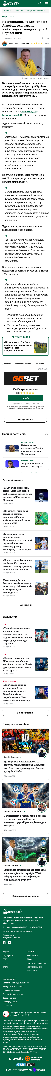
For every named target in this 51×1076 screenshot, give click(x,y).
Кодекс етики (9, 998)
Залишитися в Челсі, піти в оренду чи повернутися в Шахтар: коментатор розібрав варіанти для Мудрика (25, 820)
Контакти (7, 1005)
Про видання (9, 979)
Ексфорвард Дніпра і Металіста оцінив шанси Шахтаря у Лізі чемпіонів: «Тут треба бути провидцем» (18, 586)
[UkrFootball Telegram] (9, 942)
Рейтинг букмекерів (36, 963)
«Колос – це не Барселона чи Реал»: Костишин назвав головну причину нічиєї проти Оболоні (17, 565)
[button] (40, 3)
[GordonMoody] (33, 1059)
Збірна (6, 951)
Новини (31, 951)
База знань (32, 970)
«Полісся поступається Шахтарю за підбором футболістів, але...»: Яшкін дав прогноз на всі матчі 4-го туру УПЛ (17, 664)
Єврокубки (8, 955)
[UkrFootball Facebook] (4, 942)
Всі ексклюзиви (25, 713)
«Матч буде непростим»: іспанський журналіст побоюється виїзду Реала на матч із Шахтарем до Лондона (17, 494)
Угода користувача (11, 990)
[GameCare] (39, 1070)
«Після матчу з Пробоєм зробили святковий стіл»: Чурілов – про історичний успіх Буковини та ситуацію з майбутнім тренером (18, 349)
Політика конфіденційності (16, 982)
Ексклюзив (32, 955)
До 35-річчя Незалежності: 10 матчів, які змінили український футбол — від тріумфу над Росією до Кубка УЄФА (24, 766)
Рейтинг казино (34, 967)
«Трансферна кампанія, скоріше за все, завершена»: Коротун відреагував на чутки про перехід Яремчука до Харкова (18, 635)
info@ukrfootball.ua (11, 937)
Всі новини (26, 605)
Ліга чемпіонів (9, 681)
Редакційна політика (13, 994)
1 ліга (5, 963)
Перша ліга (8, 16)
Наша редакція (10, 1001)
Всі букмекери (25, 419)
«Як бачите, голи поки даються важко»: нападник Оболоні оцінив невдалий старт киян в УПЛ (16, 517)
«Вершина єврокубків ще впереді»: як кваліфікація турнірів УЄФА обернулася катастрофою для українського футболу (25, 874)
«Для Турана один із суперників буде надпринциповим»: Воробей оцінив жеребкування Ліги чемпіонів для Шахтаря (16, 692)
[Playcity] (16, 1059)
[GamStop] (25, 1065)
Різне (29, 959)
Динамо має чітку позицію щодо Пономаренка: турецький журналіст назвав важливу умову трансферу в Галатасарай (18, 541)
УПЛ (5, 624)
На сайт (25, 398)
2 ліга (5, 967)
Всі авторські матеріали (25, 896)
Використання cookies (13, 986)
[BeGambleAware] (19, 1070)
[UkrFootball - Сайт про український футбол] (10, 3)
